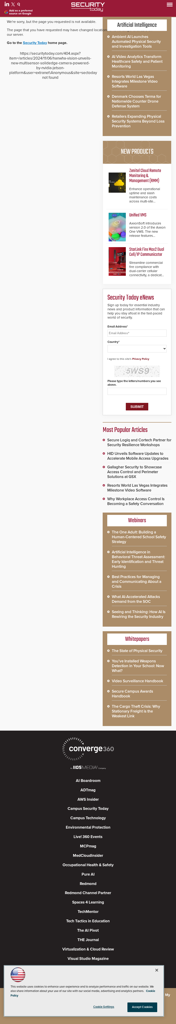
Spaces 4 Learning (88, 902)
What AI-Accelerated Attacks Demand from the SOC (136, 599)
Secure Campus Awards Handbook (132, 694)
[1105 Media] (88, 768)
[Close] (157, 970)
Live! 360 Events (88, 836)
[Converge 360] (88, 749)
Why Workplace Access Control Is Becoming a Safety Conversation (136, 501)
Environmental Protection (88, 827)
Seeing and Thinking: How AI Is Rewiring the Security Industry (138, 614)
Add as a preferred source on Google (21, 12)
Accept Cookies (142, 1007)
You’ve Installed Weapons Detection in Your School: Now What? (138, 666)
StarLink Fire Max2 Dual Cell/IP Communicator (146, 252)
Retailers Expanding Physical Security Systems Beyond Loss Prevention (138, 121)
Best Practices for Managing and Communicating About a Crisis (136, 581)
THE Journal (88, 939)
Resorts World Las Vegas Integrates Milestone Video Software (135, 81)
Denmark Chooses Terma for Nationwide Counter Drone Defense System (136, 101)
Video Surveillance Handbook (137, 681)
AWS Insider (88, 799)
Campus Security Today (88, 808)
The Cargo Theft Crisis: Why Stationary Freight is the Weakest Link (136, 711)
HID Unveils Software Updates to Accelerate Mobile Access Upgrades (137, 456)
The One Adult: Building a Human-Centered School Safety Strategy (139, 537)
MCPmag (88, 846)
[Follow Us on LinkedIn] (7, 5)
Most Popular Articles (125, 430)
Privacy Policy (140, 358)
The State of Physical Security (137, 650)
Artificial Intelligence (137, 25)
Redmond (88, 883)
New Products (137, 152)
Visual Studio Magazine (88, 958)
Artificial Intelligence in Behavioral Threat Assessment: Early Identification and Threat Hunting (138, 559)
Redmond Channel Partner (88, 892)
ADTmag (88, 790)
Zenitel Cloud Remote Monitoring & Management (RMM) (145, 175)
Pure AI (88, 874)
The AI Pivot (88, 930)
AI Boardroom (88, 780)
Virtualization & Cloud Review (88, 949)
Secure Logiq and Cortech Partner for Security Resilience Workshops (139, 442)
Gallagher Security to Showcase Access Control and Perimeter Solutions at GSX (134, 472)
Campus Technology (88, 818)
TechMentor (88, 911)
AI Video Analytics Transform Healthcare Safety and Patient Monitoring (137, 61)
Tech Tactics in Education (88, 921)
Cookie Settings (103, 1007)
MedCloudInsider (88, 855)
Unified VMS (137, 215)
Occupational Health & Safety (88, 865)
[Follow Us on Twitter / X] (13, 5)
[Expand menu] (170, 5)
